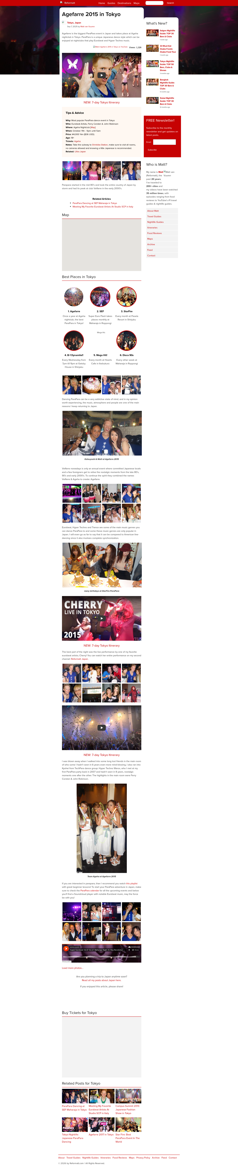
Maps (136, 3)
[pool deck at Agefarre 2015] (72, 912)
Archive (151, 244)
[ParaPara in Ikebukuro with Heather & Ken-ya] (72, 931)
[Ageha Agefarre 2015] (72, 171)
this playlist (131, 883)
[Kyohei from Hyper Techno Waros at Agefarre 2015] (72, 513)
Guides (111, 3)
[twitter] (156, 263)
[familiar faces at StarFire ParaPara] (72, 385)
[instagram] (168, 263)
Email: (149, 142)
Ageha (77, 141)
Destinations (124, 3)
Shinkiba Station (100, 144)
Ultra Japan (80, 151)
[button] (123, 263)
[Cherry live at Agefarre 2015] (131, 693)
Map (93, 127)
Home (102, 3)
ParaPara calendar (89, 890)
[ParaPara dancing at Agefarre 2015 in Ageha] (111, 171)
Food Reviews (154, 233)
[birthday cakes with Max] (111, 673)
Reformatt (69, 3)
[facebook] (150, 263)
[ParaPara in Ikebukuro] (92, 931)
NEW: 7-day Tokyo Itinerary (102, 102)
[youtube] (162, 263)
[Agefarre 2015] (111, 385)
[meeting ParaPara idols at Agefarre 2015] (131, 673)
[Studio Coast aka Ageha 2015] (92, 693)
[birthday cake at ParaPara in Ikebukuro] (92, 385)
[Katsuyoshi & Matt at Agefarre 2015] (102, 433)
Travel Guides (154, 216)
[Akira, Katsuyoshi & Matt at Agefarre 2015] (131, 385)
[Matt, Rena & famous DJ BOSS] (92, 171)
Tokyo (70, 22)
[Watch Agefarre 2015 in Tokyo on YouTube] (110, 47)
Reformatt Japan (79, 658)
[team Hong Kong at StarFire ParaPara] (92, 912)
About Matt (153, 210)
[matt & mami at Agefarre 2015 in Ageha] (131, 493)
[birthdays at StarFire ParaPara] (111, 493)
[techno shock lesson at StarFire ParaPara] (111, 912)
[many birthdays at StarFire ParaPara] (102, 565)
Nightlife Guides (155, 222)
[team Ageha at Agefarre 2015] (131, 513)
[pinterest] (174, 263)
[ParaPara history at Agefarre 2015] (111, 931)
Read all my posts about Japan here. (101, 980)
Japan (78, 22)
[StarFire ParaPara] (92, 493)
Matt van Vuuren (87, 26)
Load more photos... (72, 968)
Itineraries (152, 227)
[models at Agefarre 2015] (131, 171)
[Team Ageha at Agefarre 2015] (101, 828)
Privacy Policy (143, 1157)
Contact (151, 255)
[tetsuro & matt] (72, 673)
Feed (150, 249)
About (61, 1157)
